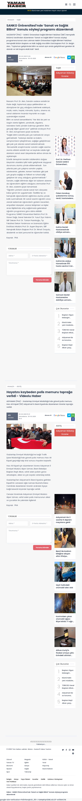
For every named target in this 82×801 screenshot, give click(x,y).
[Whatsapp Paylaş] (73, 57)
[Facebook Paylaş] (73, 61)
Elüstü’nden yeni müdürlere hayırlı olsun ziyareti (47, 11)
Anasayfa (11, 20)
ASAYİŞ (19, 386)
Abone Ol (48, 57)
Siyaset (19, 742)
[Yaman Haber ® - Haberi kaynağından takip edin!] (16, 4)
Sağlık (19, 20)
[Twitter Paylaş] (69, 57)
